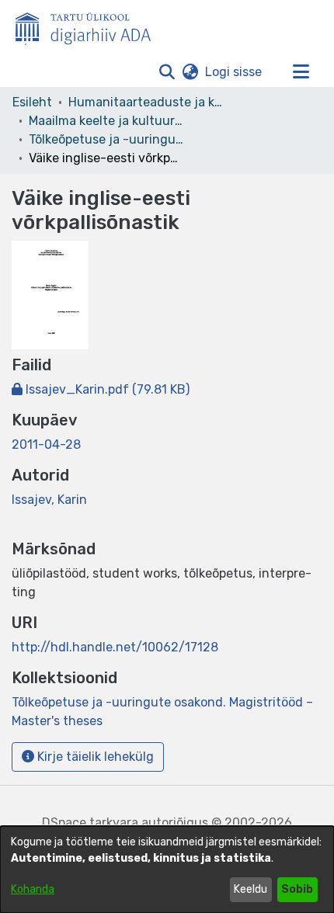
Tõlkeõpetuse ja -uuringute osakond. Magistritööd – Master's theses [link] (106, 139)
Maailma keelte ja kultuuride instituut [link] (106, 120)
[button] (166, 72)
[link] (101, 389)
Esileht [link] (32, 102)
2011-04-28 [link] (46, 444)
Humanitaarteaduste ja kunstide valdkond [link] (146, 102)
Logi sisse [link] (234, 71)
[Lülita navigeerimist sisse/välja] (300, 72)
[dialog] (167, 869)
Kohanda (32, 889)
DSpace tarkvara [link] (90, 822)
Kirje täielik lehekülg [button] (94, 756)
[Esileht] (89, 25)
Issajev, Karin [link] (49, 499)
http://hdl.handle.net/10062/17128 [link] (115, 647)
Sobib (297, 889)
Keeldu (250, 889)
